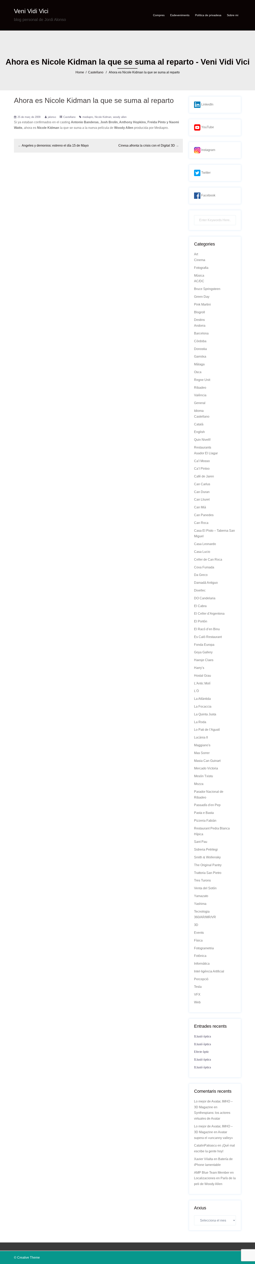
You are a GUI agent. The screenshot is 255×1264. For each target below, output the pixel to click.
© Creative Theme (27, 1257)
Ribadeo (200, 387)
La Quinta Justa (205, 714)
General (199, 403)
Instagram (207, 150)
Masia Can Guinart (207, 760)
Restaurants (202, 447)
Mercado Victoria (206, 768)
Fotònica (200, 955)
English (199, 432)
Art (196, 254)
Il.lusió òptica (202, 1036)
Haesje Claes (203, 660)
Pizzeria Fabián (205, 820)
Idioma (199, 410)
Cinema (199, 260)
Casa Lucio (202, 551)
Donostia (200, 349)
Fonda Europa (204, 644)
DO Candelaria (204, 598)
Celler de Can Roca (208, 559)
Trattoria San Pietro (207, 873)
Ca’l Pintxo (202, 468)
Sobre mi (232, 15)
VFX (197, 994)
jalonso (52, 116)
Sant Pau (200, 841)
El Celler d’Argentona (209, 613)
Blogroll (199, 312)
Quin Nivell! (202, 439)
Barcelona (201, 333)
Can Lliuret (202, 499)
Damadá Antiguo (206, 582)
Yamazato (201, 896)
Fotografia (201, 267)
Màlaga (199, 364)
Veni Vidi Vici (31, 11)
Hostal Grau (202, 675)
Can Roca (201, 523)
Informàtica (202, 963)
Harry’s (199, 667)
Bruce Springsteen (207, 289)
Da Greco (201, 575)
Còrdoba (200, 341)
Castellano (95, 72)
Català (198, 424)
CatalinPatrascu (205, 1145)
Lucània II (201, 737)
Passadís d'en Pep (207, 805)
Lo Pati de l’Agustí (207, 729)
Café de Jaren (204, 476)
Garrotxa (200, 356)
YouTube (207, 127)
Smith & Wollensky (207, 857)
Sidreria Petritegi (206, 849)
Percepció (201, 979)
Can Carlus (202, 484)
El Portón (200, 621)
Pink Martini (202, 304)
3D (196, 925)
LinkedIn (206, 104)
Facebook (207, 195)
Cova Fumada (204, 567)
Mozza (198, 784)
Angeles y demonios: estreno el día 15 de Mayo (55, 145)
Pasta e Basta (204, 812)
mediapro (87, 116)
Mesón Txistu (203, 776)
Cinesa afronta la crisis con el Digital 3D (146, 145)
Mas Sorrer (202, 753)
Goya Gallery (203, 652)
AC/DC (199, 281)
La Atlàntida (202, 698)
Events (199, 932)
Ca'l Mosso (202, 461)
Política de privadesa (208, 15)
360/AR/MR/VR (205, 917)
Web (197, 1002)
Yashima (200, 903)
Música (199, 275)
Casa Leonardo (205, 544)
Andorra (199, 325)
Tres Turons (202, 880)
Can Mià (200, 507)
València (200, 395)
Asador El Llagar (206, 453)
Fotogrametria (204, 948)
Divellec (200, 590)
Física (198, 940)
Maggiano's (202, 745)
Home (80, 72)
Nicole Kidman (103, 116)
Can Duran (202, 492)
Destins (199, 319)
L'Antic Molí (202, 683)
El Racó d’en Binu (207, 629)
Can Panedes (204, 515)
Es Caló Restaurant (208, 637)
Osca (197, 372)
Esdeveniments (179, 15)
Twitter (205, 172)
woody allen (120, 116)
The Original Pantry (208, 865)
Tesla (198, 986)
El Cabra (200, 606)
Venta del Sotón (205, 888)
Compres (159, 15)
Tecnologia (202, 911)
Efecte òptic (201, 1051)
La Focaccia (202, 706)
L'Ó (196, 691)
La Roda (200, 722)
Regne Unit (202, 380)
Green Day (201, 296)
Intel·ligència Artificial (209, 971)
